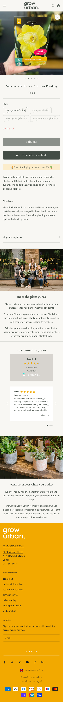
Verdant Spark (35, 681)
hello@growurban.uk (13, 545)
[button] (6, 403)
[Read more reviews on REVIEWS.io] (31, 375)
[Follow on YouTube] (27, 662)
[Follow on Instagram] (12, 662)
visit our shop (9, 611)
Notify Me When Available (31, 155)
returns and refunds (13, 589)
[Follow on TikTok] (34, 662)
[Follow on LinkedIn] (42, 662)
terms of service (10, 595)
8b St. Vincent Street (13, 552)
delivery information (13, 584)
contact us (8, 578)
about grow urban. (12, 605)
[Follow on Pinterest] (19, 662)
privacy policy (9, 600)
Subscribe (31, 651)
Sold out (31, 141)
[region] (31, 403)
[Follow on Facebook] (4, 662)
